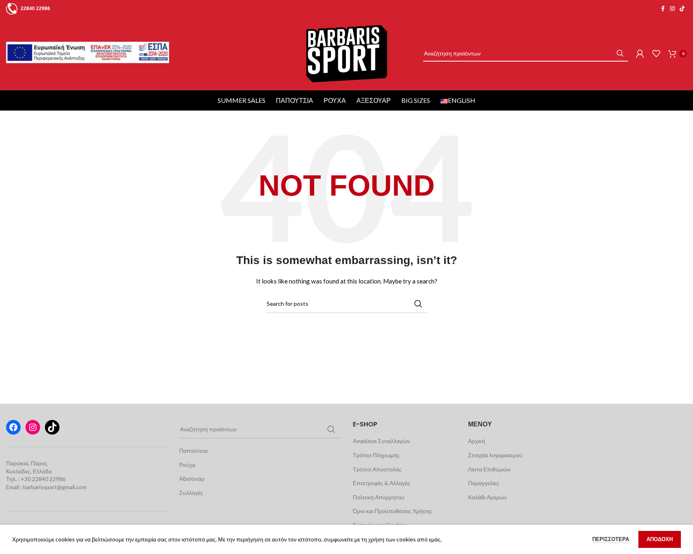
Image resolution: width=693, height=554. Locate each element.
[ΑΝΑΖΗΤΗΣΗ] (620, 53)
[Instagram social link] (672, 8)
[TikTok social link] (682, 8)
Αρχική (476, 440)
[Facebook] (13, 427)
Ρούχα (335, 100)
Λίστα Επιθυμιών (489, 469)
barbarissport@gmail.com (55, 487)
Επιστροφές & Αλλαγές (381, 482)
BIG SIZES (415, 100)
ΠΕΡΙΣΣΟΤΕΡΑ (611, 539)
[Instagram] (32, 427)
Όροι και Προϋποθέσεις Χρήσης (392, 510)
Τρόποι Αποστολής (377, 469)
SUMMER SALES (241, 100)
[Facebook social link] (663, 8)
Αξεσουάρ (373, 100)
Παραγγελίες (483, 482)
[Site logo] (346, 52)
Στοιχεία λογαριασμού (495, 455)
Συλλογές (191, 492)
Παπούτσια (294, 100)
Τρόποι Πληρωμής (376, 455)
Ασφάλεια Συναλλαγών (381, 440)
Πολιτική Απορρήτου (379, 497)
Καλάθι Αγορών (487, 497)
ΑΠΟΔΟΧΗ (659, 539)
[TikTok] (52, 427)
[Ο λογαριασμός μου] (640, 53)
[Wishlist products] (656, 53)
